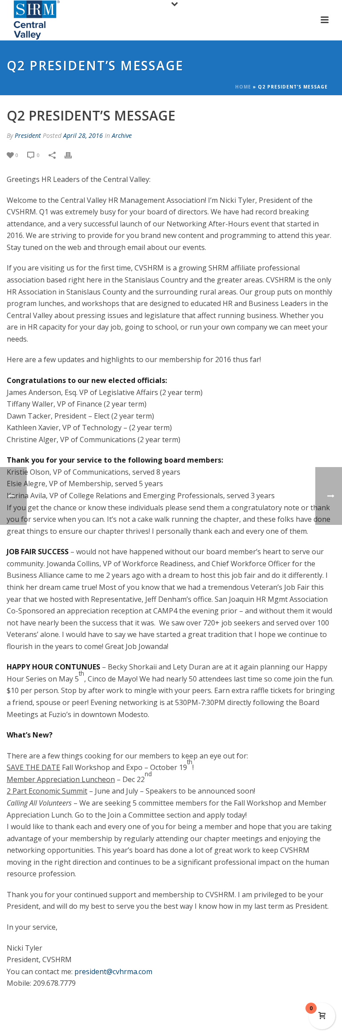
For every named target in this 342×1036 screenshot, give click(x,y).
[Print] (73, 154)
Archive (122, 135)
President (28, 135)
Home (243, 87)
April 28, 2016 (83, 135)
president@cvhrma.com (113, 971)
